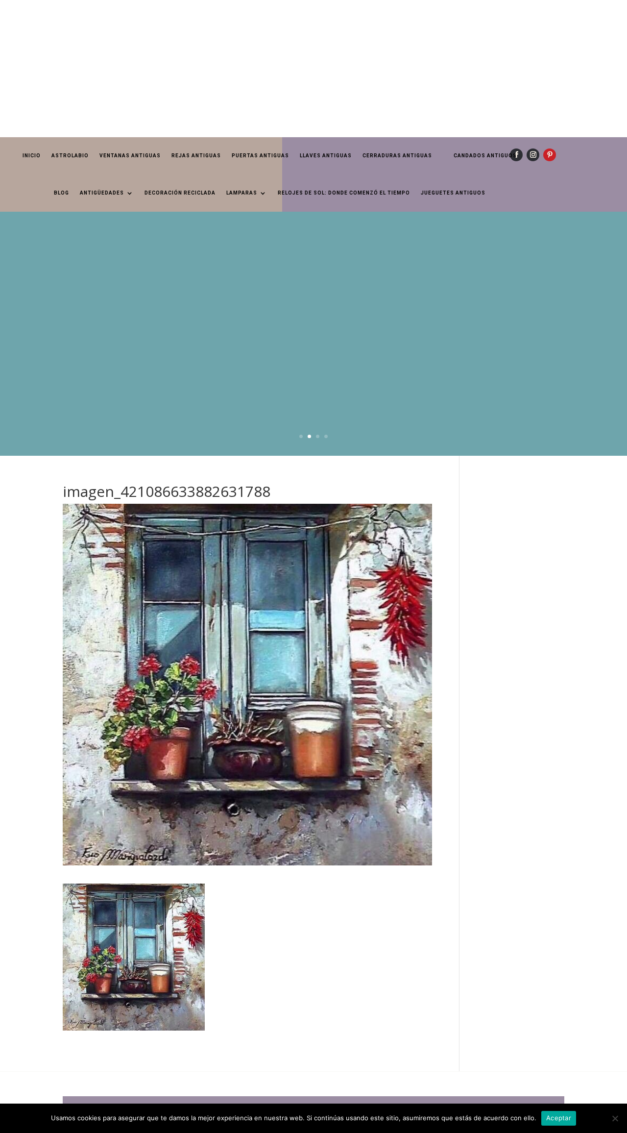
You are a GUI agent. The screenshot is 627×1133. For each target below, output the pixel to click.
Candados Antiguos (485, 155)
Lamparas (241, 193)
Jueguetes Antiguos (453, 193)
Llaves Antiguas (326, 155)
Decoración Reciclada (180, 193)
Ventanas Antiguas (130, 155)
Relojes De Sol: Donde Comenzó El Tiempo (344, 193)
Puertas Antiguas (260, 155)
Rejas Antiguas (196, 155)
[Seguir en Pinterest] (549, 154)
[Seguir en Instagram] (533, 154)
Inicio (32, 155)
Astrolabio (70, 155)
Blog (61, 193)
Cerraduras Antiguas (397, 155)
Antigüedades (102, 193)
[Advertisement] (294, 68)
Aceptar (558, 1118)
